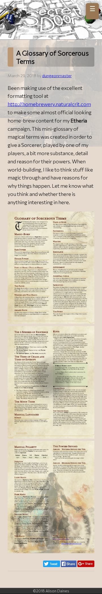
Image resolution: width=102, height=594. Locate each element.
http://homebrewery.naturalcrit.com (49, 104)
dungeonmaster (57, 75)
